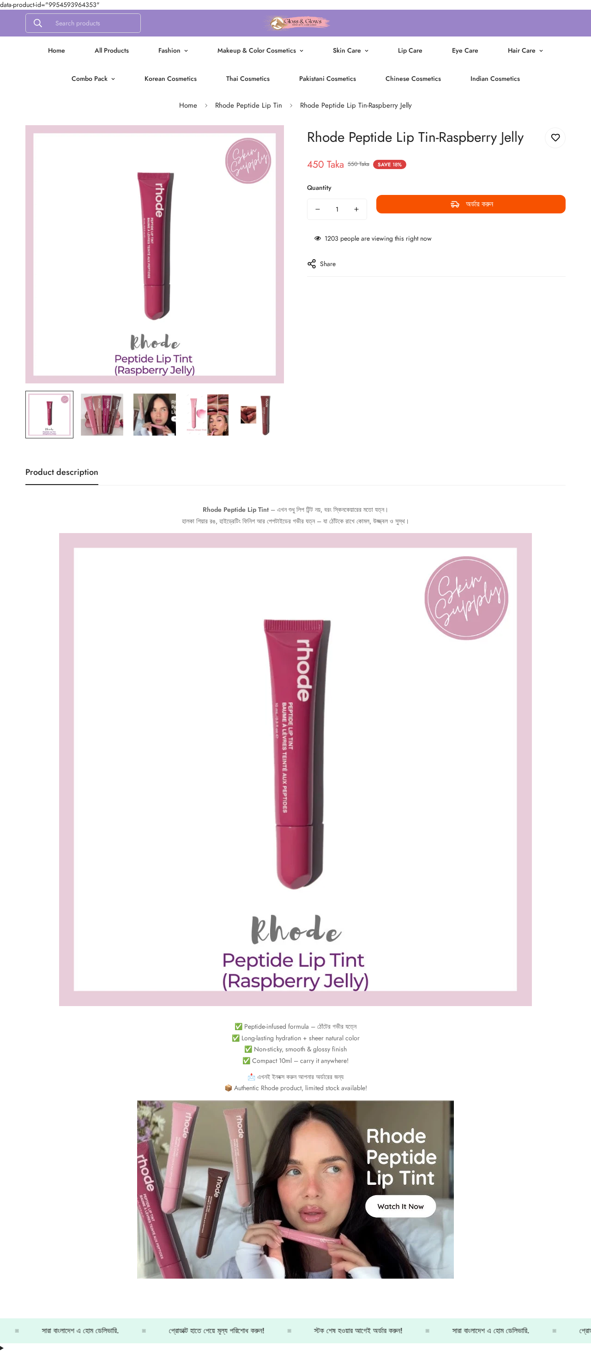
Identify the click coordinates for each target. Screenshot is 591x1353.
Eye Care (465, 50)
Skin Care (347, 50)
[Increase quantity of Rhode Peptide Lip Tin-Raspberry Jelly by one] (356, 209)
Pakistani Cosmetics (327, 78)
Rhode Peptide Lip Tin (248, 105)
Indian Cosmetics (495, 78)
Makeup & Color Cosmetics (256, 50)
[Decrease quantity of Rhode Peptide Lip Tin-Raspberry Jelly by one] (318, 209)
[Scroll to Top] (573, 1302)
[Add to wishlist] (555, 137)
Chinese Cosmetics (413, 78)
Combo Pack (90, 78)
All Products (112, 50)
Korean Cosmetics (171, 78)
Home (56, 50)
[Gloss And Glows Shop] (295, 23)
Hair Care (522, 50)
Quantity (319, 187)
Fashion (169, 50)
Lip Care (410, 50)
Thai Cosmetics (248, 78)
